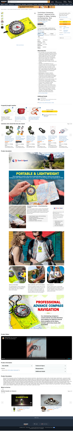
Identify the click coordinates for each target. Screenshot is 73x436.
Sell (59, 4)
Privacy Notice (28, 427)
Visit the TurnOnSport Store (43, 21)
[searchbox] (29, 2)
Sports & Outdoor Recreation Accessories (13, 9)
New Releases (30, 4)
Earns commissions (14, 337)
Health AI (6, 4)
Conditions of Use (22, 427)
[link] (21, 111)
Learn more (48, 100)
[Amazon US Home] (26, 424)
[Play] (2, 358)
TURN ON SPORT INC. (66, 28)
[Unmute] (70, 358)
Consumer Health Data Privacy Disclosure (37, 427)
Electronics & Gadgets (24, 9)
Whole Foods (40, 4)
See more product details (42, 93)
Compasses (30, 9)
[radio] (2, 13)
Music (71, 4)
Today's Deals (46, 4)
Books (51, 4)
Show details (46, 116)
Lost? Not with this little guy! (10, 338)
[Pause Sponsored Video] (31, 403)
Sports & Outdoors (4, 9)
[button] (2, 4)
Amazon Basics (18, 4)
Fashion (63, 4)
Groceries (35, 4)
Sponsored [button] (2, 392)
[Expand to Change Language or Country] (39, 424)
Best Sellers (24, 4)
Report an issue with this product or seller (46, 102)
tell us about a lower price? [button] (13, 370)
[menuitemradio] (69, 358)
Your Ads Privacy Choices (49, 427)
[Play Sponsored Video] (51, 400)
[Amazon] (4, 1)
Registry (67, 4)
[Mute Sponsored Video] (31, 405)
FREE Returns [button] (40, 30)
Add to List (62, 37)
